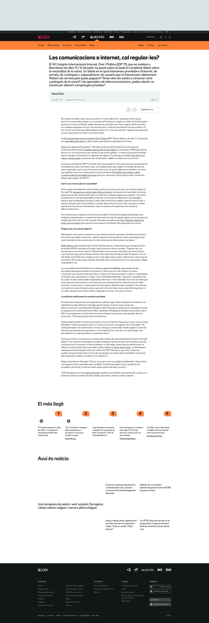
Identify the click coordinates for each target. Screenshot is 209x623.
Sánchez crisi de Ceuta (84, 32)
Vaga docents (108, 32)
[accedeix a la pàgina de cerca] (165, 37)
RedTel (117, 268)
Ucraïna (116, 32)
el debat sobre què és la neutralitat (100, 150)
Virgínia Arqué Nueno (128, 439)
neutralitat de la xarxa (75, 141)
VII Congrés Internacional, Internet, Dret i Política (85, 139)
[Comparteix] (134, 110)
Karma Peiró (58, 94)
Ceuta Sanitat (97, 32)
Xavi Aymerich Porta (154, 436)
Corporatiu (150, 37)
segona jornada (92, 373)
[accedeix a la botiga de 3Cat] (161, 37)
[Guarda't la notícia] (128, 110)
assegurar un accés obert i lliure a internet (92, 192)
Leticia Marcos (70, 439)
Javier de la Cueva (122, 347)
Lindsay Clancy (126, 32)
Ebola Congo (137, 32)
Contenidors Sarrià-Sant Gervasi (153, 32)
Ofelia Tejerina (67, 246)
